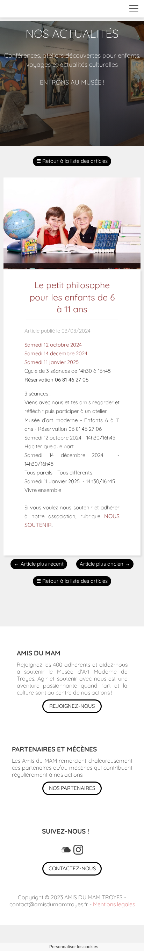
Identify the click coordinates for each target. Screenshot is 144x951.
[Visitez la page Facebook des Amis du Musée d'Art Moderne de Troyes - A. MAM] (65, 849)
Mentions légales (114, 904)
